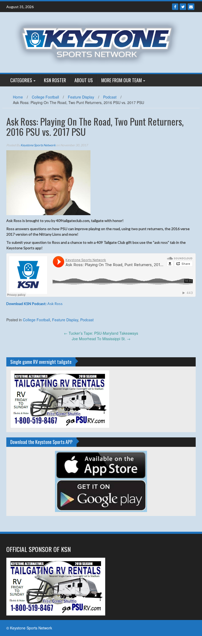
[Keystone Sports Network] (99, 41)
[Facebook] (175, 6)
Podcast (110, 97)
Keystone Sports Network (38, 145)
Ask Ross (34, 303)
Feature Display (81, 97)
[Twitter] (183, 6)
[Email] (191, 6)
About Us (83, 80)
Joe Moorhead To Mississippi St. (101, 338)
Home (18, 97)
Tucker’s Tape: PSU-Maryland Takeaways (101, 333)
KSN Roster (55, 80)
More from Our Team (121, 80)
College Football (45, 97)
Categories (21, 80)
